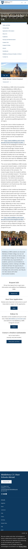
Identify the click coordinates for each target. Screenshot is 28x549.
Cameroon (3, 510)
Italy (2, 526)
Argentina (3, 503)
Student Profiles (6, 45)
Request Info (14, 293)
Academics (5, 36)
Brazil (2, 506)
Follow (14, 327)
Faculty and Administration (9, 39)
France (2, 516)
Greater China (4, 523)
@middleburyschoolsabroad (17, 318)
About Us (5, 34)
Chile (2, 513)
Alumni (4, 48)
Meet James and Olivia (14, 341)
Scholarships (6, 28)
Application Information (8, 31)
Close (23, 533)
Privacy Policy (23, 546)
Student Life (6, 42)
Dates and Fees (6, 25)
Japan (2, 530)
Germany (3, 520)
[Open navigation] (25, 2)
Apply (14, 308)
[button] (22, 2)
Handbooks (5, 51)
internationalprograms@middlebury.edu (9, 489)
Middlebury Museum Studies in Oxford (12, 54)
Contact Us (5, 57)
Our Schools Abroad (5, 13)
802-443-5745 (4, 491)
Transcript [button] (6, 82)
